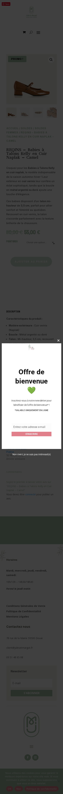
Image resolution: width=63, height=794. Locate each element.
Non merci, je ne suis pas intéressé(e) (31, 454)
